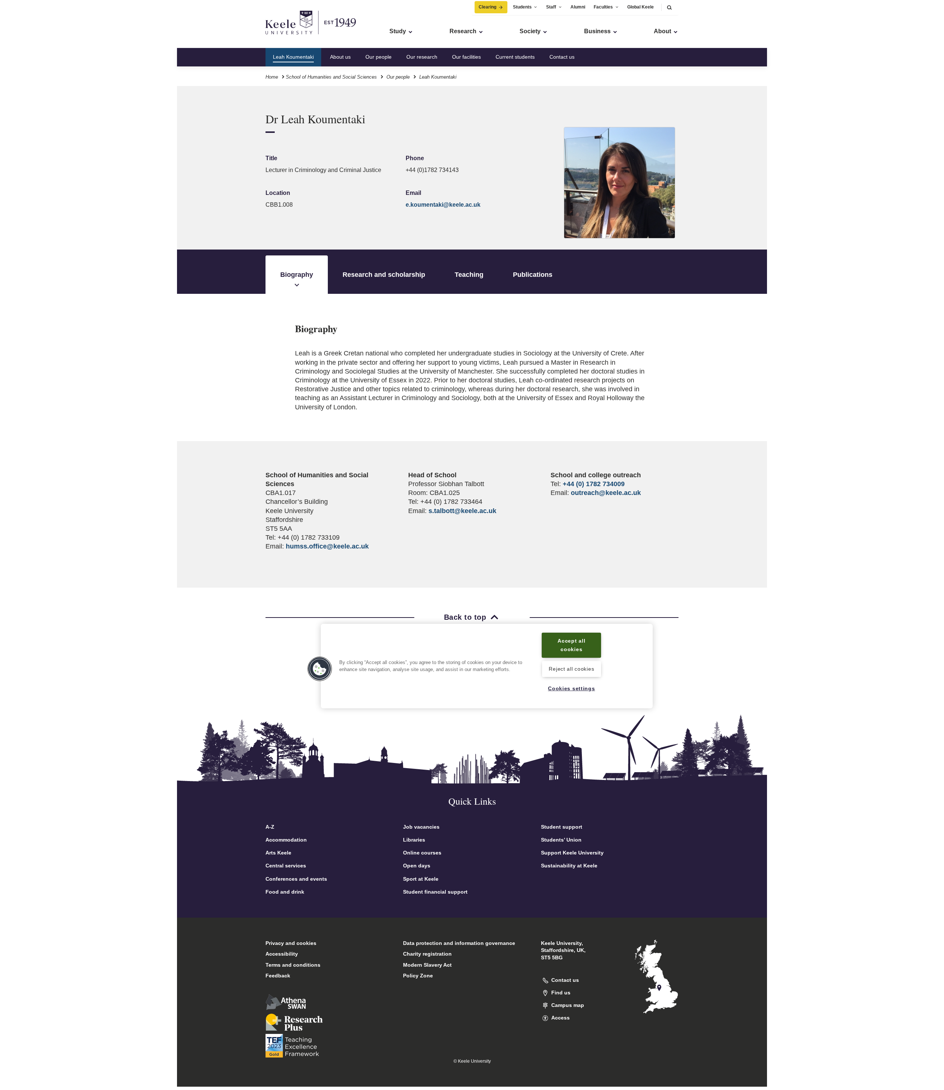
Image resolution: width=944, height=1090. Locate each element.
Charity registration (427, 954)
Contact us (562, 57)
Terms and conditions (293, 965)
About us (340, 57)
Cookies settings (571, 688)
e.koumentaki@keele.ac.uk (443, 205)
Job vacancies (421, 827)
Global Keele (640, 7)
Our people (378, 57)
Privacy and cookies (291, 943)
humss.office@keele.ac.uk (327, 546)
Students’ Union (561, 840)
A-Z (270, 827)
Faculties (603, 7)
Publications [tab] (532, 274)
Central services (286, 866)
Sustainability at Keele (569, 866)
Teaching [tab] (469, 274)
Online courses (422, 853)
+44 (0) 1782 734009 (594, 484)
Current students (515, 57)
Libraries (414, 840)
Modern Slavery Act (427, 965)
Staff (551, 7)
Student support (561, 827)
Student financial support (435, 892)
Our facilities (466, 57)
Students (522, 7)
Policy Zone (418, 976)
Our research (421, 57)
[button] (669, 7)
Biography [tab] (296, 274)
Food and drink (285, 892)
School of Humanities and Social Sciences (331, 77)
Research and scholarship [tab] (384, 274)
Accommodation (286, 840)
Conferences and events (296, 879)
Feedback (278, 976)
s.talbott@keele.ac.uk (462, 511)
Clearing (487, 7)
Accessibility (282, 954)
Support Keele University (572, 853)
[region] (487, 666)
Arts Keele (278, 853)
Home (272, 77)
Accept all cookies (571, 645)
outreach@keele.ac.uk (606, 492)
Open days (416, 866)
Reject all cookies (571, 669)
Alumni (577, 7)
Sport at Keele (420, 879)
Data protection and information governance (459, 943)
